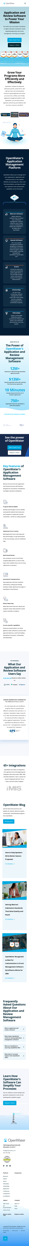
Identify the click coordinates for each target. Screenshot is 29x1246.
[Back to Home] (9, 3)
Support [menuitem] (5, 1200)
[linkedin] (7, 1165)
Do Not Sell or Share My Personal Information (13, 1228)
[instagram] (10, 1165)
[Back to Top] (5, 1238)
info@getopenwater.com (9, 1150)
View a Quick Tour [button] (14, 40)
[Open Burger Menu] (25, 3)
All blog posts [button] (9, 821)
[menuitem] (5, 1176)
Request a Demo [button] (15, 45)
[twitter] (4, 1165)
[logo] (14, 1140)
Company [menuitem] (17, 1200)
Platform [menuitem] (5, 1173)
